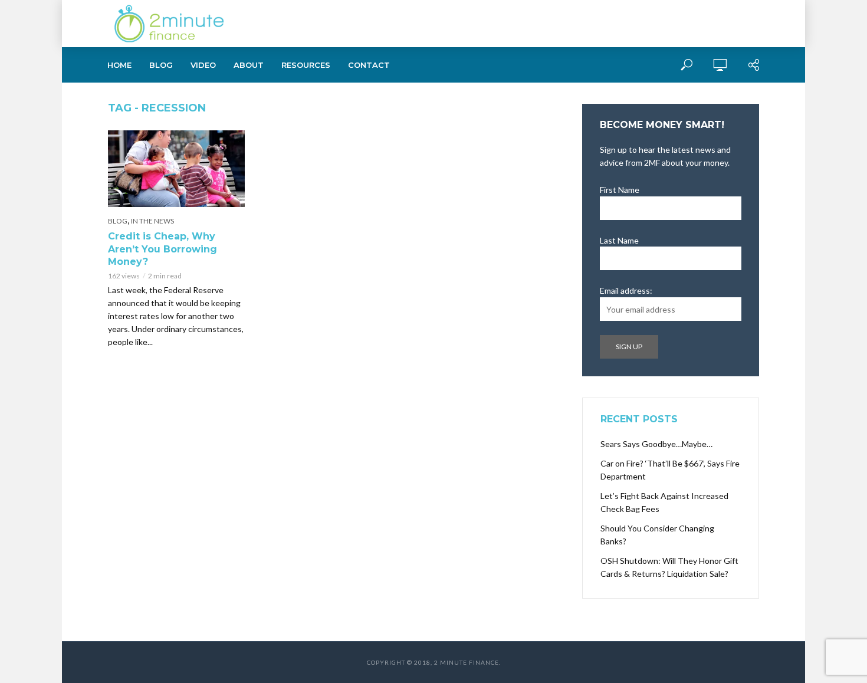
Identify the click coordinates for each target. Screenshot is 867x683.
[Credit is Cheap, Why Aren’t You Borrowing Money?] (176, 168)
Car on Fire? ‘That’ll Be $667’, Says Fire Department (670, 469)
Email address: (626, 290)
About (249, 65)
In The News (152, 220)
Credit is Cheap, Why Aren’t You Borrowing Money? (162, 249)
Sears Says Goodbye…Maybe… (656, 444)
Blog (161, 65)
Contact (369, 65)
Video (203, 65)
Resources (305, 65)
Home (119, 65)
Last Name (619, 240)
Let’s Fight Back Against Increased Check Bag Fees (664, 502)
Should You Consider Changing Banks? (657, 534)
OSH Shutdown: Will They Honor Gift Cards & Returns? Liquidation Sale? (669, 567)
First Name (619, 190)
